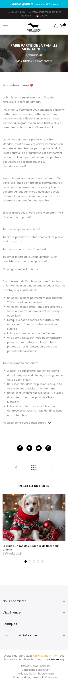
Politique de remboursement (36, 673)
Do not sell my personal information (36, 677)
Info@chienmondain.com (46, 11)
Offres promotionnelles (36, 666)
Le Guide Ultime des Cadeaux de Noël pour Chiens (31, 547)
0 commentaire (42, 61)
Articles (27, 61)
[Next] (61, 528)
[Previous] (6, 528)
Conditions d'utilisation (36, 670)
